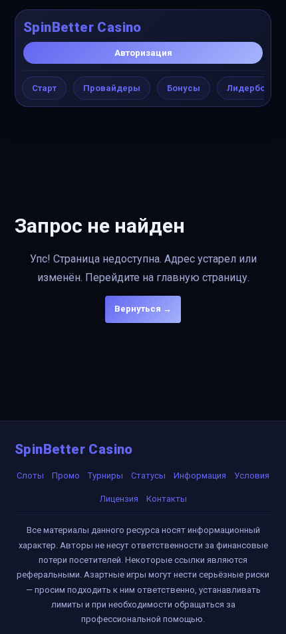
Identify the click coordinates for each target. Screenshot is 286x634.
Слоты (30, 475)
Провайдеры (111, 88)
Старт (44, 88)
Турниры (105, 475)
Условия (251, 475)
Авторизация (143, 53)
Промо (66, 475)
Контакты (166, 499)
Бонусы (183, 88)
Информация (200, 475)
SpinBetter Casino (82, 27)
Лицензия (119, 499)
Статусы (148, 475)
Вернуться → (143, 309)
